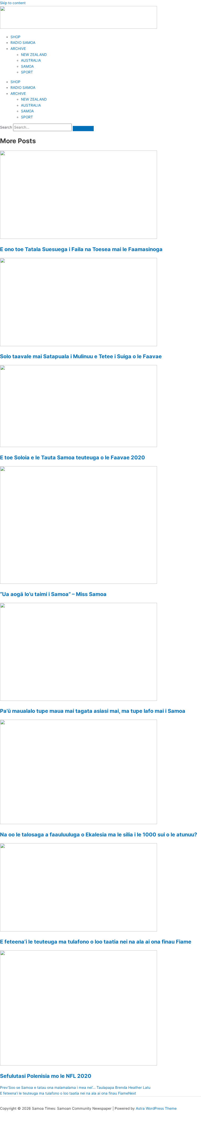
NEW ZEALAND (34, 55)
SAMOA (27, 66)
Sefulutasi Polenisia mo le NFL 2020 (45, 1076)
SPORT (27, 72)
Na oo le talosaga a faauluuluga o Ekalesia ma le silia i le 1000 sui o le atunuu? (98, 834)
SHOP (15, 37)
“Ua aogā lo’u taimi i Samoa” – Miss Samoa (53, 594)
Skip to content (13, 3)
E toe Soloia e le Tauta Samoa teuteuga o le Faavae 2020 (72, 457)
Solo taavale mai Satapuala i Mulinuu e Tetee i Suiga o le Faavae (81, 356)
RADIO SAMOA (22, 43)
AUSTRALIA (31, 60)
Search (6, 127)
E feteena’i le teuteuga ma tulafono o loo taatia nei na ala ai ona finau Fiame (95, 942)
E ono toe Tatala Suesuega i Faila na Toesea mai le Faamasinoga (81, 249)
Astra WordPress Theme (156, 1108)
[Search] (83, 128)
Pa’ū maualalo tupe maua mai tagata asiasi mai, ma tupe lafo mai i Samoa (92, 711)
